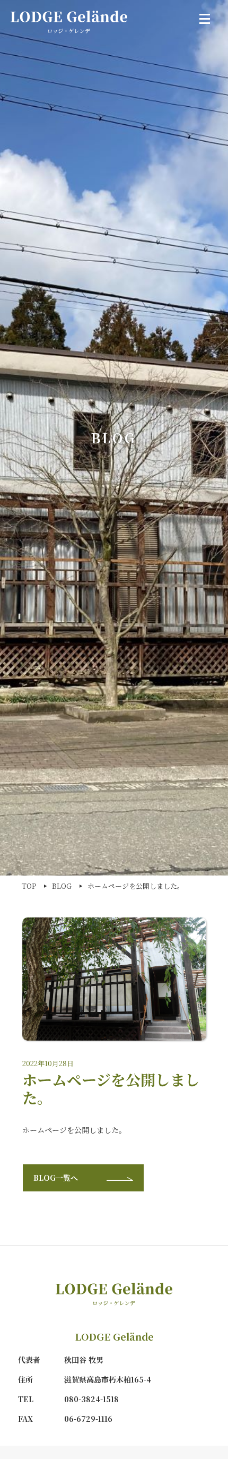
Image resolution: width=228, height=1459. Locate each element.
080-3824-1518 (91, 1399)
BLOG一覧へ (56, 1177)
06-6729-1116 (88, 1418)
